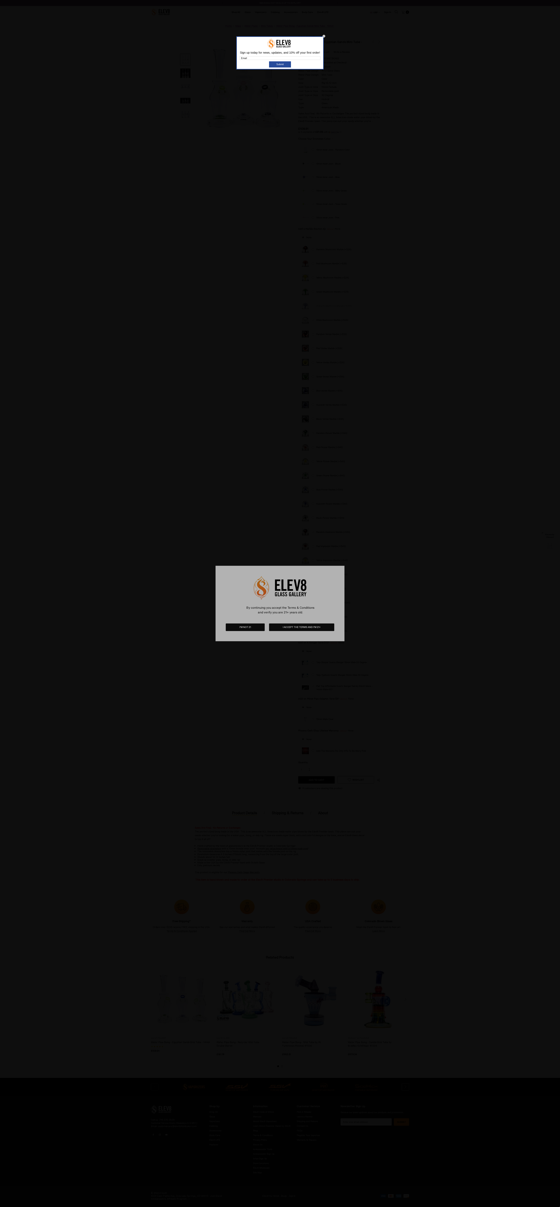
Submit (280, 64)
